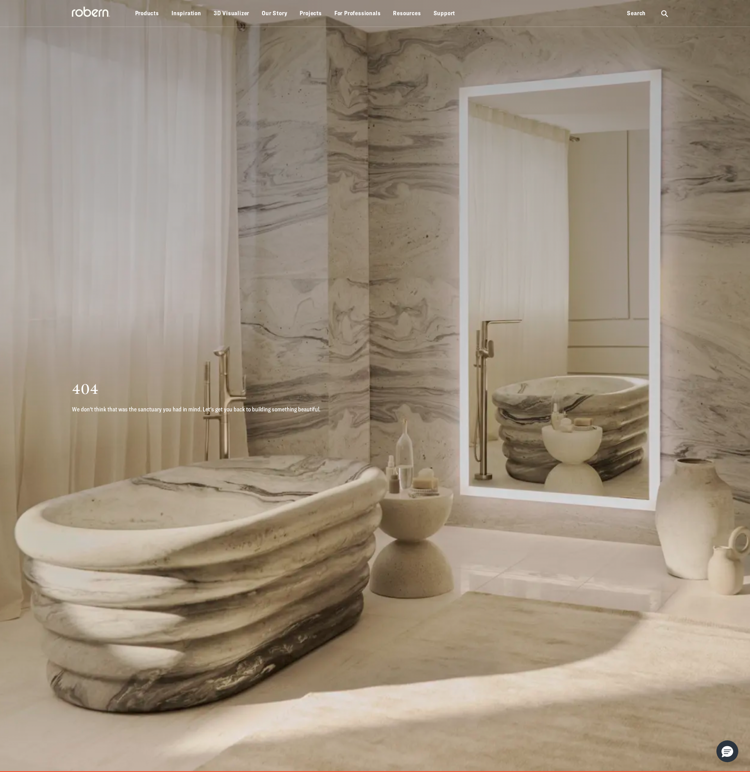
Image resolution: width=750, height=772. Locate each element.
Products (147, 13)
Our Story (274, 13)
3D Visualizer (231, 13)
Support (444, 13)
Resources (407, 13)
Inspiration (186, 13)
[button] (727, 751)
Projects (310, 13)
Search (636, 13)
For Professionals (357, 13)
